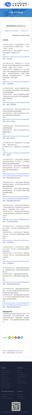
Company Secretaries (22, 383)
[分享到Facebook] (18, 337)
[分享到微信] (9, 337)
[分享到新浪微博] (15, 337)
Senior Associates (21, 376)
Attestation (3, 374)
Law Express (14, 30)
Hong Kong (20, 394)
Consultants (20, 372)
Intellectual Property (5, 383)
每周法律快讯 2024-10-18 (15, 350)
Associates (19, 378)
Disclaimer (25, 411)
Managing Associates (22, 374)
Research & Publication (6, 398)
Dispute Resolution (5, 385)
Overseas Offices (21, 398)
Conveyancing (4, 381)
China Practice (4, 376)
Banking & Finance (5, 372)
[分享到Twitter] (21, 337)
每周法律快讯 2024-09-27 (15, 353)
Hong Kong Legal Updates (7, 394)
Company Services (5, 378)
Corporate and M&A (5, 387)
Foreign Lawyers (21, 381)
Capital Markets (5, 370)
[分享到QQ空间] (12, 337)
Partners (19, 370)
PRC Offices (20, 396)
